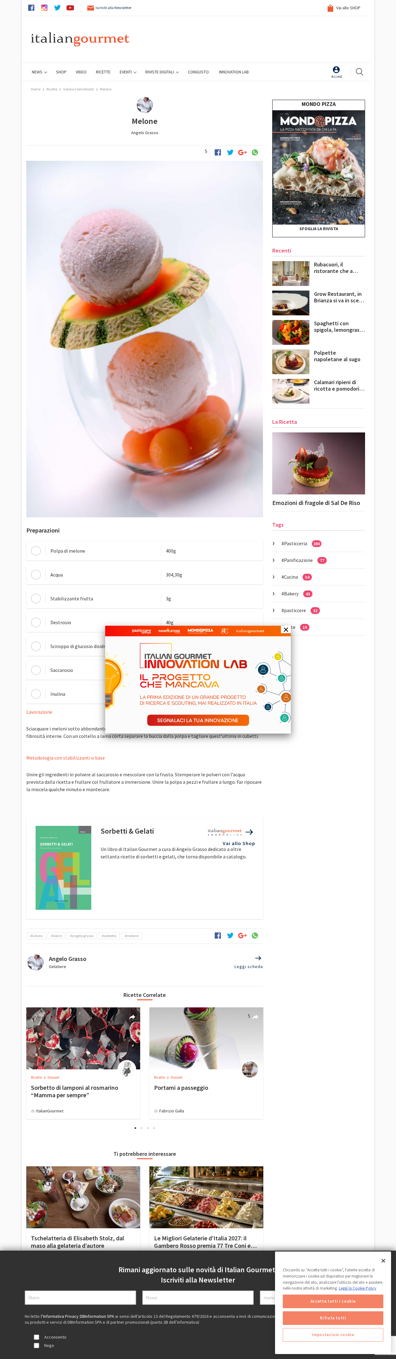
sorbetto (110, 935)
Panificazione (304, 560)
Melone (105, 89)
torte (295, 627)
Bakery (297, 593)
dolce (57, 935)
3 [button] (148, 1128)
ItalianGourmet (49, 1111)
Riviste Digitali (160, 72)
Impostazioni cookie (333, 1334)
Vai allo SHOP (347, 8)
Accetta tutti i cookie (333, 1301)
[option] (83, 1063)
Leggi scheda (249, 966)
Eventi (126, 72)
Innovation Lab (234, 72)
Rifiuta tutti (333, 1318)
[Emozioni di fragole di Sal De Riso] (318, 463)
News (37, 72)
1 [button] (135, 1128)
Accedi (336, 76)
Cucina (296, 577)
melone (133, 935)
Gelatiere (57, 966)
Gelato (37, 935)
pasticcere (300, 610)
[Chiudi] (383, 1261)
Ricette (52, 89)
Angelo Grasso (144, 132)
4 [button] (154, 1128)
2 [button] (142, 1128)
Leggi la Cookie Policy (357, 1288)
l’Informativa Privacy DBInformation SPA (78, 1316)
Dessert (53, 1077)
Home (36, 89)
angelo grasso (82, 935)
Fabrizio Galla (171, 1111)
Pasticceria (302, 543)
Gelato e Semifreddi (78, 89)
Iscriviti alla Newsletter (113, 7)
